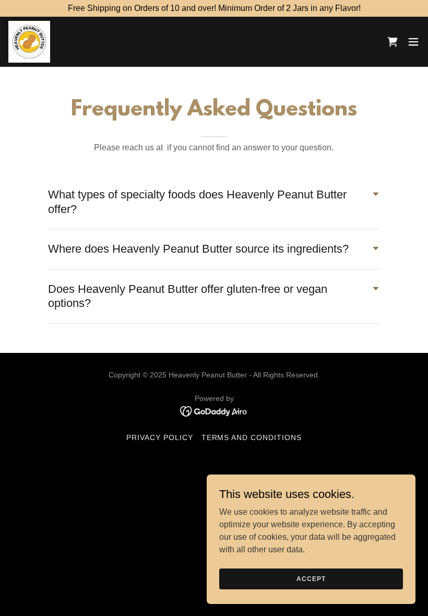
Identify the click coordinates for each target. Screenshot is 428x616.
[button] (392, 41)
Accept (310, 578)
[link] (29, 42)
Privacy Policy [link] (159, 437)
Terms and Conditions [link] (251, 437)
